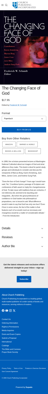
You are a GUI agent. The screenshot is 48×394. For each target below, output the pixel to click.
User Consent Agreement (10, 371)
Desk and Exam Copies (11, 334)
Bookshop (33, 151)
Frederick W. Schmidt (18, 105)
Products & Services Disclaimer (35, 368)
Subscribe (24, 279)
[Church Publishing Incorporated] (24, 5)
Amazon (9, 144)
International (7, 342)
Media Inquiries (8, 330)
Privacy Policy (6, 368)
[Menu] (2, 5)
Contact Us (6, 319)
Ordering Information (10, 323)
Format (6, 113)
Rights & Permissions (10, 327)
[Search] (7, 5)
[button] (24, 228)
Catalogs (5, 345)
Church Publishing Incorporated (17, 378)
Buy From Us (24, 130)
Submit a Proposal (9, 338)
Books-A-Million (13, 151)
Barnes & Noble (27, 144)
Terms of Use (18, 368)
